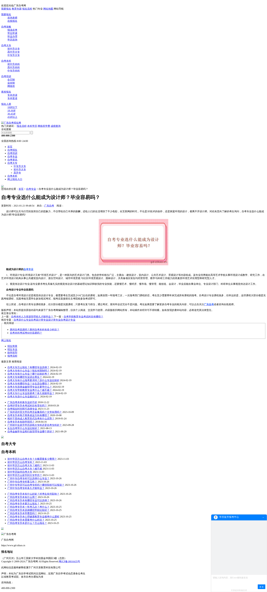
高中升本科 (13, 67)
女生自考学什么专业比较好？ (23, 428)
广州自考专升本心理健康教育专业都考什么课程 (33, 516)
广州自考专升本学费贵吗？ (22, 513)
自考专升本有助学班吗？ (21, 421)
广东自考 (49, 205)
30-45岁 (11, 113)
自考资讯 (12, 159)
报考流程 (12, 356)
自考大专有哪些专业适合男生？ (24, 377)
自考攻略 (6, 26)
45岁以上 (12, 117)
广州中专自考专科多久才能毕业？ (25, 488)
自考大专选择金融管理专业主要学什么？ (29, 386)
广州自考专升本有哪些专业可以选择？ (28, 500)
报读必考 (12, 30)
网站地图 (48, 8)
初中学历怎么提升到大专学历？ (24, 475)
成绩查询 (56, 126)
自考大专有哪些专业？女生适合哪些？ (28, 383)
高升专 (17, 172)
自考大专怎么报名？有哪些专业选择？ (28, 367)
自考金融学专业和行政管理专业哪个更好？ (30, 431)
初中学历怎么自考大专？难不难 (24, 468)
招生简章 (12, 346)
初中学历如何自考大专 (19, 472)
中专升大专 (13, 55)
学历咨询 (12, 39)
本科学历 (32, 126)
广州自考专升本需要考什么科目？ (25, 520)
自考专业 (12, 156)
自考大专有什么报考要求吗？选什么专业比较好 (33, 380)
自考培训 (6, 76)
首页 (9, 146)
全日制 (11, 79)
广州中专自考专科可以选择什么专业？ (28, 478)
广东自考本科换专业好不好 (22, 402)
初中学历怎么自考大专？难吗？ (24, 465)
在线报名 (12, 21)
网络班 (11, 86)
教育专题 (17, 8)
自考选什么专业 (22, 320)
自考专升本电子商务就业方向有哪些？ (28, 415)
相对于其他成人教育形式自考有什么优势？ (30, 418)
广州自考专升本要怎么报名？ (23, 503)
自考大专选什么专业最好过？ (23, 396)
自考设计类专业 (39, 320)
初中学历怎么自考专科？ (21, 462)
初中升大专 (13, 48)
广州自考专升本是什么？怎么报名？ (27, 523)
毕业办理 (12, 36)
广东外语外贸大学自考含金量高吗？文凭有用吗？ (34, 412)
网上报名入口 (14, 179)
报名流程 (27, 8)
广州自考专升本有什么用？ (22, 497)
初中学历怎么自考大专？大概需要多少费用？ (32, 459)
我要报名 (6, 8)
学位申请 (12, 33)
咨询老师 (12, 17)
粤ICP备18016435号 (69, 561)
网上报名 (6, 340)
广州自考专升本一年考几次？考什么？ (28, 507)
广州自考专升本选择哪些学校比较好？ (28, 510)
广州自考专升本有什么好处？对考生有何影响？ (33, 494)
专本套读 (12, 98)
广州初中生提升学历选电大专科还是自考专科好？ (34, 425)
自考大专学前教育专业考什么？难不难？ (29, 390)
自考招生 (12, 150)
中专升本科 (13, 70)
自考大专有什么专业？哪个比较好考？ (28, 373)
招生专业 (12, 349)
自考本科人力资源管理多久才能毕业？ (32, 316)
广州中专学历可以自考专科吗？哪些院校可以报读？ (35, 485)
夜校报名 (6, 91)
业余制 (11, 83)
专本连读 (12, 95)
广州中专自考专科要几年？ (22, 481)
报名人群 (6, 104)
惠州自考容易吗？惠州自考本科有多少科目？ (34, 329)
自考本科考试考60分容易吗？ (26, 333)
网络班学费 (44, 126)
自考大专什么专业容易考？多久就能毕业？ (30, 393)
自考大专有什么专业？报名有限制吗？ (28, 370)
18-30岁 (11, 110)
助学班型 (12, 352)
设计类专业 (54, 320)
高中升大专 (13, 52)
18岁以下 (12, 107)
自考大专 (6, 45)
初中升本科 (13, 64)
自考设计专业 (68, 320)
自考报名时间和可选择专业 (22, 408)
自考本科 (6, 61)
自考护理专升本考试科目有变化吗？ (27, 405)
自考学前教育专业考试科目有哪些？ (83, 316)
